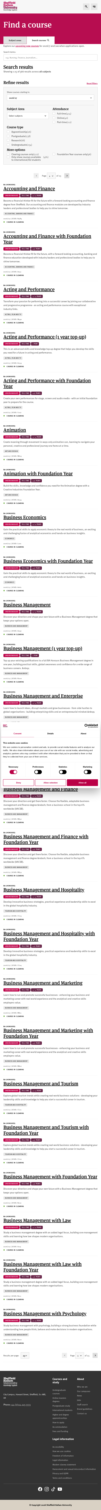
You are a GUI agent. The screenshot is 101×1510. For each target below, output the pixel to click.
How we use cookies (61, 1451)
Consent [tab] (17, 733)
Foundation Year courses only (74, 154)
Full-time (68, 113)
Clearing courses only (25, 154)
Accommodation (59, 1426)
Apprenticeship (25, 131)
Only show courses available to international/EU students (30, 158)
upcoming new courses (27, 45)
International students (62, 1410)
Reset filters (92, 83)
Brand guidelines (84, 1408)
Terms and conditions (62, 1477)
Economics (9, 538)
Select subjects (16, 115)
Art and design (11, 451)
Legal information (60, 1459)
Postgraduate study (61, 1405)
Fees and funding (60, 1431)
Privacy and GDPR (60, 1473)
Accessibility (58, 1446)
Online (66, 118)
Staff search (82, 1404)
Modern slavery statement (64, 1464)
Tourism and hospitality (15, 911)
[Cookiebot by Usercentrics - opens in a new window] (86, 726)
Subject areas (15, 40)
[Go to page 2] (66, 175)
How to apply (58, 1422)
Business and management (16, 626)
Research (22, 140)
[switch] (38, 772)
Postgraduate (25, 136)
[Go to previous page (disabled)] (36, 175)
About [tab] (83, 733)
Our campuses (83, 1391)
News (79, 1395)
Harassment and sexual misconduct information (74, 1468)
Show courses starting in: (18, 92)
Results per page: (11, 1355)
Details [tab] (50, 733)
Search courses (39, 40)
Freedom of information (63, 1455)
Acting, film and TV (13, 314)
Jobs (79, 1399)
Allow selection (51, 782)
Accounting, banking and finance (19, 213)
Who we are (82, 1386)
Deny (18, 782)
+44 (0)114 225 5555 (20, 1404)
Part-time (68, 122)
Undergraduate (25, 144)
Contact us (82, 1413)
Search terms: (9, 51)
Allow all (82, 782)
